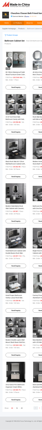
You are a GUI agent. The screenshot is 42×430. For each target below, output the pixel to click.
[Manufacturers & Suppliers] (16, 4)
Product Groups (12, 35)
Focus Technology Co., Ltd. (28, 421)
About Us (29, 23)
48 (22, 408)
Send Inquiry (15, 87)
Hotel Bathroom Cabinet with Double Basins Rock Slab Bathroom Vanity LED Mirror (16, 253)
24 (12, 408)
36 (17, 408)
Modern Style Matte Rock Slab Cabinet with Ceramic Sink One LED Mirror (15, 208)
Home (6, 23)
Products (18, 23)
